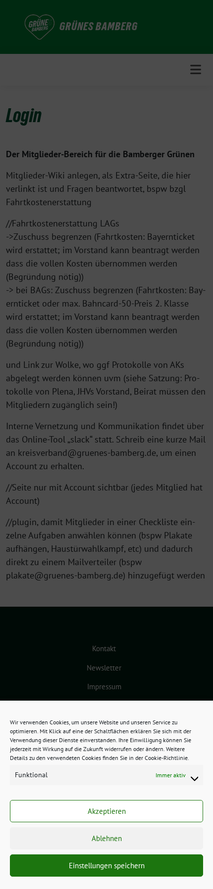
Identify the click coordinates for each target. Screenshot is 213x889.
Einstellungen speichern (107, 865)
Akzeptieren (107, 811)
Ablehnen (107, 838)
